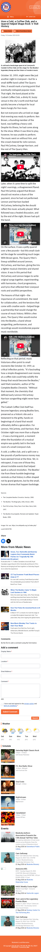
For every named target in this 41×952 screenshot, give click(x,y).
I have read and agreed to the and (20, 705)
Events (4, 828)
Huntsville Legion (33, 893)
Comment (5, 681)
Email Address (6, 671)
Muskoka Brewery (33, 864)
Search (35, 718)
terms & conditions (10, 706)
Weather (6, 723)
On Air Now (34, 7)
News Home (8, 31)
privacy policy (29, 704)
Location (4, 661)
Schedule (6, 746)
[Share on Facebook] (3, 541)
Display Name (6, 651)
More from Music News (23, 31)
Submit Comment (10, 712)
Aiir (28, 947)
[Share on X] (8, 541)
